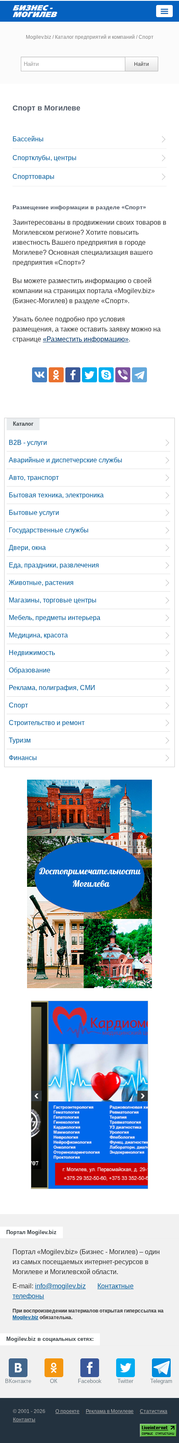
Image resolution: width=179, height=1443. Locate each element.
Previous (37, 1097)
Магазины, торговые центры (53, 600)
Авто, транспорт (34, 477)
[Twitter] (89, 374)
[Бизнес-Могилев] (35, 10)
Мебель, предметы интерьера (54, 617)
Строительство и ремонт (47, 722)
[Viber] (122, 374)
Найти (141, 64)
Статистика (153, 1411)
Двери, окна (27, 547)
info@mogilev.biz (60, 1286)
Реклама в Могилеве (110, 1411)
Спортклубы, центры (44, 157)
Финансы (23, 757)
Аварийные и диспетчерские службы (65, 460)
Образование (29, 670)
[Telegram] (139, 374)
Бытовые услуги (34, 512)
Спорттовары (33, 176)
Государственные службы (49, 530)
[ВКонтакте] (39, 374)
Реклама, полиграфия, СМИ (52, 687)
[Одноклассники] (56, 374)
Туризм (20, 740)
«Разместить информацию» (86, 339)
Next (141, 1097)
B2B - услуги (28, 442)
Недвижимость (32, 652)
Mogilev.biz (38, 37)
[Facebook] (72, 374)
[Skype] (106, 374)
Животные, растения (41, 582)
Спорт (18, 705)
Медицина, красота (38, 635)
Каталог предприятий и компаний (95, 37)
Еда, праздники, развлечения (54, 565)
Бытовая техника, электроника (56, 495)
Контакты (24, 1420)
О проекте (67, 1411)
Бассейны (28, 139)
